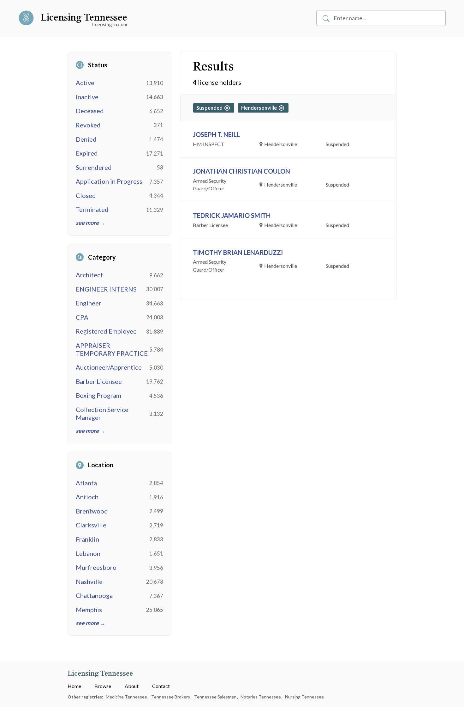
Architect (89, 275)
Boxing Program (98, 395)
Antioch (87, 497)
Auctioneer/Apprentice (109, 367)
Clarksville (91, 525)
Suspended (210, 108)
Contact (161, 686)
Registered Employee (106, 331)
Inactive (87, 97)
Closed (86, 195)
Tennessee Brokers (171, 696)
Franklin (87, 539)
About (132, 686)
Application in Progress (109, 181)
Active (85, 82)
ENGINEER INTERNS (106, 289)
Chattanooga (94, 595)
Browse (102, 686)
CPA (82, 317)
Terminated (92, 209)
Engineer (88, 303)
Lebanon (88, 553)
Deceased (90, 110)
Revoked (88, 125)
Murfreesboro (96, 567)
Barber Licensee (99, 381)
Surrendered (94, 167)
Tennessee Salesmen (215, 696)
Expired (87, 153)
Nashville (89, 581)
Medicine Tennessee (127, 696)
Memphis (89, 609)
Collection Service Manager (102, 413)
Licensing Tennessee (84, 18)
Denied (86, 139)
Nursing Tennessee (304, 696)
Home (74, 686)
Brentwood (92, 511)
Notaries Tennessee (261, 696)
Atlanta (86, 483)
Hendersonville (260, 108)
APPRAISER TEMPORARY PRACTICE (112, 349)
